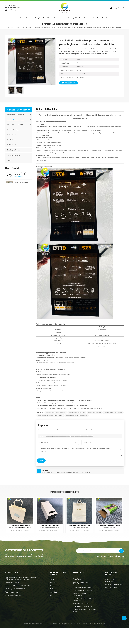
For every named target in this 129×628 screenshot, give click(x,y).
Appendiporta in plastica (81, 603)
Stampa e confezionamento (56, 18)
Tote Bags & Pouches (75, 18)
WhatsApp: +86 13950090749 (15, 589)
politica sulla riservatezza (97, 623)
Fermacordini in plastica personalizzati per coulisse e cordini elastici (21, 173)
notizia (52, 589)
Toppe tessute (77, 579)
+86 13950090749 (13, 5)
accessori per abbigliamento (35, 18)
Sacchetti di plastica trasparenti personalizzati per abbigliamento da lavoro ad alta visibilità (69, 436)
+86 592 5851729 (13, 582)
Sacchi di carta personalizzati (109, 525)
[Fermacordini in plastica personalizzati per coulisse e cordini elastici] (9, 175)
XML (75, 623)
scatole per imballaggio (13, 129)
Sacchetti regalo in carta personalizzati (81, 583)
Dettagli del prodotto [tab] (46, 109)
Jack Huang (12, 10)
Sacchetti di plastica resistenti (94, 412)
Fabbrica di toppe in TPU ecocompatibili (81, 594)
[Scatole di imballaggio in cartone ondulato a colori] (79, 511)
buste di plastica (11, 139)
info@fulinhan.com (14, 7)
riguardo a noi (89, 18)
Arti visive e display (13, 155)
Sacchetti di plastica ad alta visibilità (77, 412)
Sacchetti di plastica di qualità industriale (113, 412)
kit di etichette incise (12, 144)
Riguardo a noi (55, 586)
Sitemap (85, 623)
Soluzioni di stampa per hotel (15, 124)
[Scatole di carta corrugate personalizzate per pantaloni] (20, 511)
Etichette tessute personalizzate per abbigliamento (84, 599)
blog (51, 595)
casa (52, 579)
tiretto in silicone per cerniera (83, 587)
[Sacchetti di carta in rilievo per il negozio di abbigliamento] (50, 511)
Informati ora (69, 83)
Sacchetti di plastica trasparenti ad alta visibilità (76, 415)
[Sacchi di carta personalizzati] (109, 511)
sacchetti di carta (12, 134)
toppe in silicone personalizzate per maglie (84, 610)
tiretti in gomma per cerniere (82, 590)
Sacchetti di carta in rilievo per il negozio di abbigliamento (49, 527)
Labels (9, 160)
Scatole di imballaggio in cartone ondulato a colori (79, 527)
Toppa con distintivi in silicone (83, 606)
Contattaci (105, 18)
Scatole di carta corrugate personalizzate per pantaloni (20, 527)
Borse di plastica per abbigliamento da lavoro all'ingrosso (50, 415)
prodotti (53, 582)
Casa (21, 18)
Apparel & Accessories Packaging (45, 27)
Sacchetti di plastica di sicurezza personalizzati (55, 412)
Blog (98, 18)
